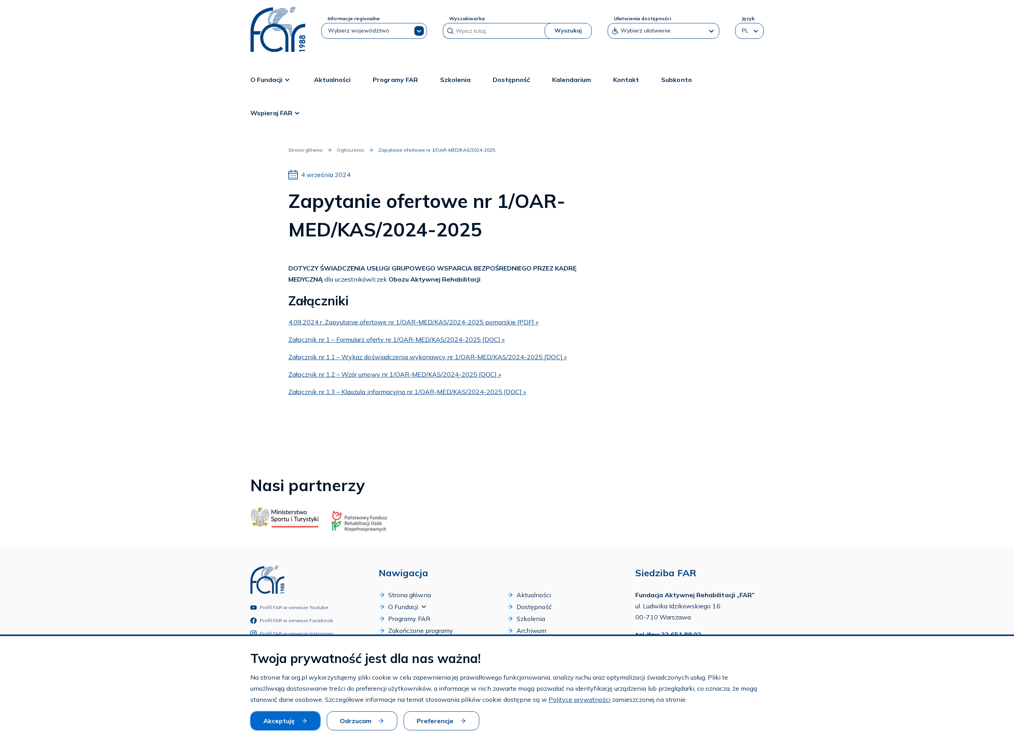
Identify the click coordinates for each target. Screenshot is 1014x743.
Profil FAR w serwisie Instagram (297, 633)
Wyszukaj (568, 30)
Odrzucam (356, 721)
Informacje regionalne (354, 18)
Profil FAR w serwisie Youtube (294, 607)
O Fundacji (266, 80)
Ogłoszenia (350, 150)
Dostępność (511, 80)
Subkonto (676, 80)
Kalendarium (571, 80)
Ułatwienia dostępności (642, 18)
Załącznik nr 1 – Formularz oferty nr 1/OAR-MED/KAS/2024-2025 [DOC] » (396, 339)
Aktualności (332, 80)
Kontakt (626, 80)
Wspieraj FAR (271, 113)
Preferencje (435, 721)
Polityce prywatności (579, 699)
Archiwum (531, 630)
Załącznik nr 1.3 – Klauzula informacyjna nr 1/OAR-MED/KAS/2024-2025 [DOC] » (407, 392)
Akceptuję (279, 721)
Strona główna (305, 150)
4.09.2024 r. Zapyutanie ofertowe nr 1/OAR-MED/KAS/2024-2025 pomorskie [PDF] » (413, 322)
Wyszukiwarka (467, 18)
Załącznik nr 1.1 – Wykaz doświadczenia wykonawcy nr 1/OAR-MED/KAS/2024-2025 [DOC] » (427, 357)
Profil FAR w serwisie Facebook (296, 620)
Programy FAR (395, 80)
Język (748, 18)
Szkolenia (455, 80)
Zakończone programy (420, 630)
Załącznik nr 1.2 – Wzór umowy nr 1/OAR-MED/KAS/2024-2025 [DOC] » (394, 374)
